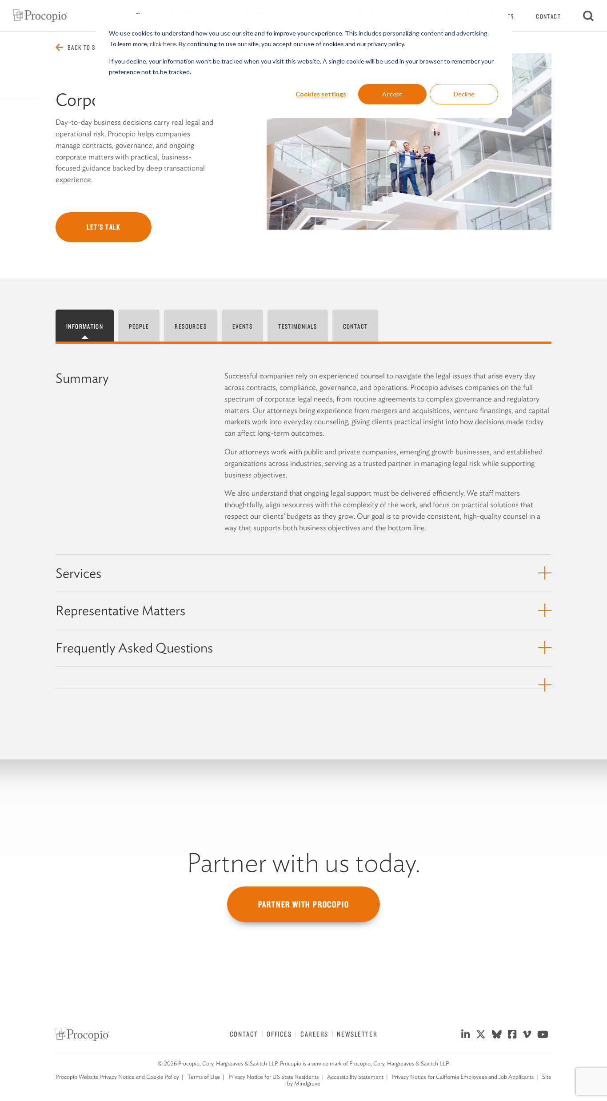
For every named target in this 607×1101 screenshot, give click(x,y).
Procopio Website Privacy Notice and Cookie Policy (117, 1076)
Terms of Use (204, 1076)
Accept (392, 94)
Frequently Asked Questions (134, 648)
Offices (279, 1033)
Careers (314, 1033)
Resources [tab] (190, 326)
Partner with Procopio (303, 904)
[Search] (588, 15)
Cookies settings (321, 94)
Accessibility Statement (355, 1076)
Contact (548, 16)
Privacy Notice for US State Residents (273, 1076)
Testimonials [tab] (297, 326)
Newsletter (357, 1033)
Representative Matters (120, 610)
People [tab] (139, 326)
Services (78, 573)
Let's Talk (103, 227)
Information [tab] (84, 326)
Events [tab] (242, 326)
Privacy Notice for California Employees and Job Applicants (463, 1076)
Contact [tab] (355, 326)
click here (163, 44)
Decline (464, 94)
